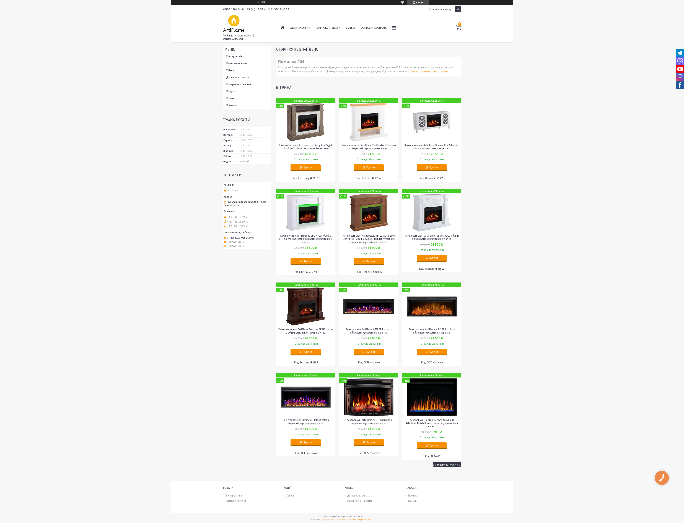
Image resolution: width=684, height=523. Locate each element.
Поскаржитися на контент (334, 519)
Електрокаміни (300, 27)
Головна (282, 27)
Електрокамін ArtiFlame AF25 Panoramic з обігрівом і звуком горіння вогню (368, 421)
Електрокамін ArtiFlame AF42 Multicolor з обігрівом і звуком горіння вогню (432, 331)
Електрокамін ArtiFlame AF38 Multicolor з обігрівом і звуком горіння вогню (306, 421)
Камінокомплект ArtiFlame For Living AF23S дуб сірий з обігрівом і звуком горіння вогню (306, 147)
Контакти (231, 105)
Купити (307, 167)
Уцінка (350, 27)
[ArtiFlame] (248, 22)
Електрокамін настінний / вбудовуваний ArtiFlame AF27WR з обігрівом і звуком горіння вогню (432, 423)
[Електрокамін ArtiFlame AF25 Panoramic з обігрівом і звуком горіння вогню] (368, 395)
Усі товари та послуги (445, 464)
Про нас (230, 98)
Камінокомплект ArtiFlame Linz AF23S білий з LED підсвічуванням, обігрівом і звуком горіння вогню (306, 239)
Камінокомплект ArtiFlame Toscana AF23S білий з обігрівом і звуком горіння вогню (432, 237)
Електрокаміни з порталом (429, 71)
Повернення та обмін (238, 84)
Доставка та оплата (374, 27)
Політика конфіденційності (360, 519)
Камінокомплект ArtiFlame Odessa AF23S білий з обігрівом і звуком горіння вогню (431, 147)
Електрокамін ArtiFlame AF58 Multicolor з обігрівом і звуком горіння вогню (369, 331)
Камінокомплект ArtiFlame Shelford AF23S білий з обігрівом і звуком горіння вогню (368, 147)
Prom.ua (358, 516)
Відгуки (230, 91)
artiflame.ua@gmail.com (240, 237)
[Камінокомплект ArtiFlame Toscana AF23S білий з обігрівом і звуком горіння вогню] (431, 210)
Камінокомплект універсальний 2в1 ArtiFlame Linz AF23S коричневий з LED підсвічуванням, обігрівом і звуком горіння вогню (369, 239)
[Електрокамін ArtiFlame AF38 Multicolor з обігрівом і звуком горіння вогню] (305, 395)
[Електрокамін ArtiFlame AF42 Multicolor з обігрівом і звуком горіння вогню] (431, 304)
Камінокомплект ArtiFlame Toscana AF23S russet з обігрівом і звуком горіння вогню (305, 331)
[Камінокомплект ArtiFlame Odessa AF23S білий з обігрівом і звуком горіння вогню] (431, 120)
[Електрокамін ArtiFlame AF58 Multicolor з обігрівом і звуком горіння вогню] (368, 304)
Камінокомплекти (328, 27)
